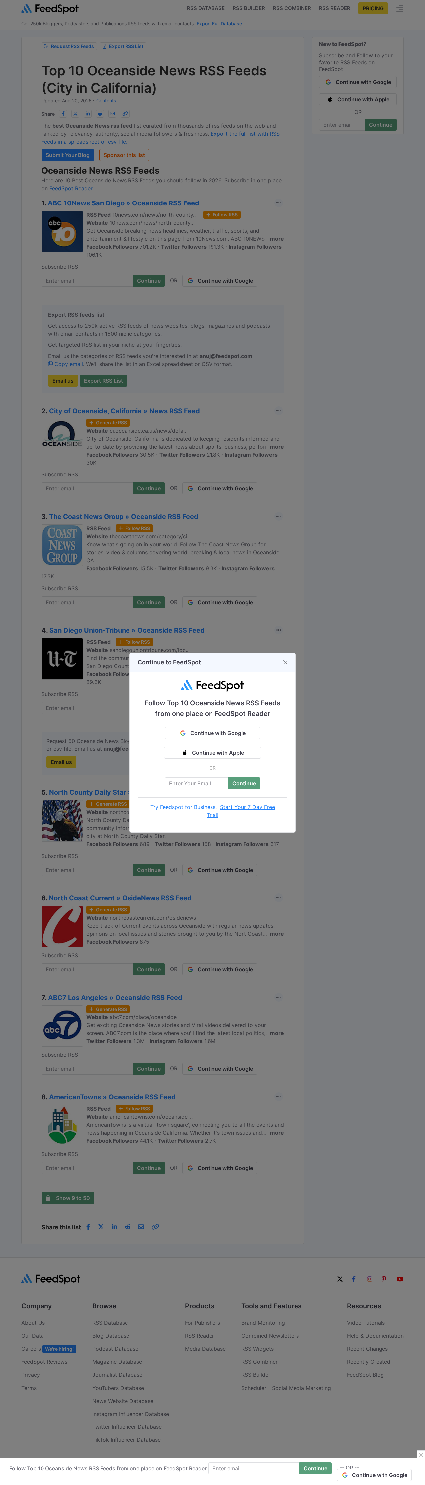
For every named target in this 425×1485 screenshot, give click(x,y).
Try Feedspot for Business (182, 807)
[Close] (285, 662)
